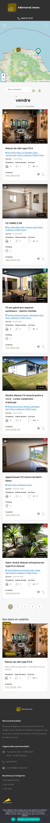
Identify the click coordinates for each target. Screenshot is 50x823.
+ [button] (3, 75)
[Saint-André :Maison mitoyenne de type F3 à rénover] (38, 51)
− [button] (3, 78)
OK (13, 819)
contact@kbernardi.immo (17, 768)
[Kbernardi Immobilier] (25, 13)
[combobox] (19, 89)
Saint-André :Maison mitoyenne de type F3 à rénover (24, 564)
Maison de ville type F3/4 (19, 148)
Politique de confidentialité (28, 819)
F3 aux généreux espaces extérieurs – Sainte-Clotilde (20, 309)
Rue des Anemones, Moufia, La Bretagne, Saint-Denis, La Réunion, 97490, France (24, 316)
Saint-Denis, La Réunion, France (19, 485)
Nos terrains (9, 784)
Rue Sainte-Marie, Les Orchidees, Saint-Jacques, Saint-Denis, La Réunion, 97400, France (24, 154)
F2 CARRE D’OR (13, 223)
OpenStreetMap (44, 81)
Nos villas (8, 789)
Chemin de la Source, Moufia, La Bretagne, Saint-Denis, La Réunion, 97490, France (22, 408)
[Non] (47, 815)
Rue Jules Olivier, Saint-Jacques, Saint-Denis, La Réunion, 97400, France (24, 228)
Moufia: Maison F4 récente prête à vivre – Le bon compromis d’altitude (24, 399)
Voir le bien (25, 651)
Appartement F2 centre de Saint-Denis (23, 479)
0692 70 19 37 (27, 18)
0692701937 (11, 762)
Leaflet (36, 81)
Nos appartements (12, 780)
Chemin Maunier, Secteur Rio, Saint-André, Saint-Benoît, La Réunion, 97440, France (22, 571)
